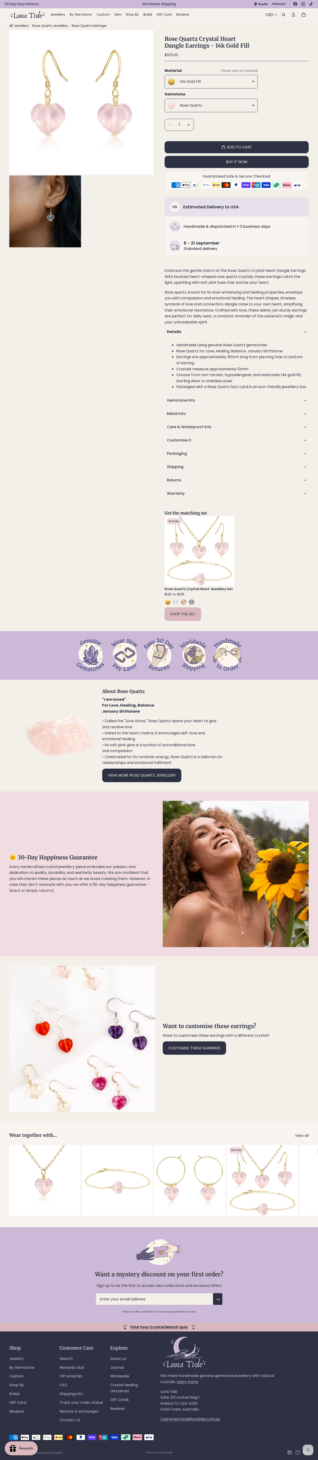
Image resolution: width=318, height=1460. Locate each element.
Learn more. (188, 1381)
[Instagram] (303, 4)
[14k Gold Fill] (168, 602)
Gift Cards (119, 1399)
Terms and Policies (159, 1452)
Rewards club (72, 1367)
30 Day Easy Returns (22, 4)
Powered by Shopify (49, 1453)
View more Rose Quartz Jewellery (142, 775)
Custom (16, 1376)
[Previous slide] (172, 551)
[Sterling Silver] (176, 602)
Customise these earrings (194, 1048)
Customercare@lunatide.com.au (190, 1419)
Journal (117, 1367)
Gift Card (17, 1402)
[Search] (283, 15)
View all (302, 1135)
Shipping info (71, 1394)
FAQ (63, 1385)
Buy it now (236, 162)
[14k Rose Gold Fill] (183, 602)
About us (118, 1358)
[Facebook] (295, 4)
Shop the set (183, 614)
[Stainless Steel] (191, 602)
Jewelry (16, 1358)
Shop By (16, 1385)
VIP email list (71, 1376)
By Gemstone (21, 1367)
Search (66, 1358)
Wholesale (119, 1376)
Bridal (14, 1394)
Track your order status (81, 1402)
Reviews (16, 1411)
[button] (237, 331)
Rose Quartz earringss (89, 25)
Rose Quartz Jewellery (50, 25)
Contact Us (70, 1420)
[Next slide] (227, 551)
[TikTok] (311, 4)
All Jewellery (19, 25)
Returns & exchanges (79, 1411)
